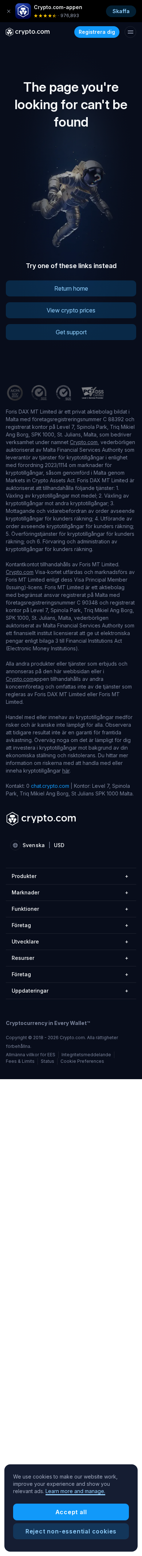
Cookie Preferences (82, 1061)
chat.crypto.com (50, 786)
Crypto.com (84, 442)
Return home (71, 288)
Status (47, 1061)
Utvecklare (70, 941)
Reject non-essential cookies (71, 1531)
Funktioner (70, 909)
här (66, 770)
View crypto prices (71, 310)
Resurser (70, 958)
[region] (71, 1508)
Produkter (70, 876)
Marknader (70, 892)
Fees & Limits (20, 1061)
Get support (71, 332)
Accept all (71, 1512)
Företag (70, 925)
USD (59, 845)
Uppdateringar (70, 991)
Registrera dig (97, 32)
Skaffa (121, 11)
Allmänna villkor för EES (30, 1054)
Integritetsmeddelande (86, 1054)
